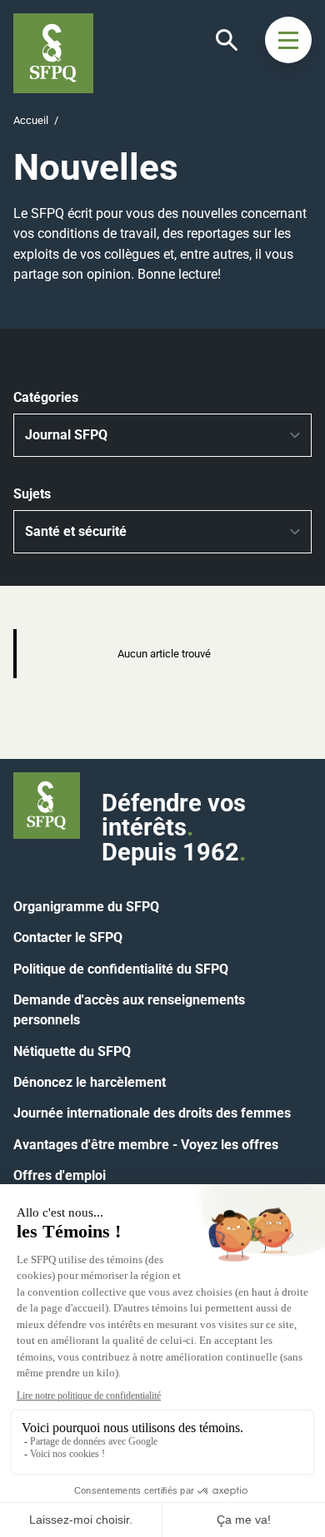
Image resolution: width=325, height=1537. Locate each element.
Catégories (45, 397)
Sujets (32, 494)
